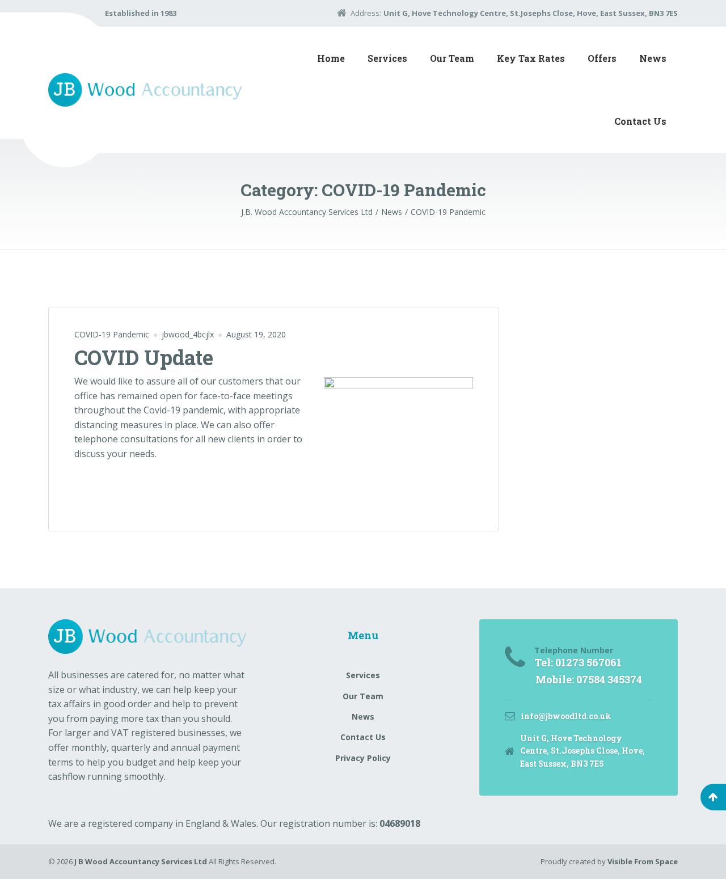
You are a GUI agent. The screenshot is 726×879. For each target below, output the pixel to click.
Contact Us (640, 121)
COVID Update (143, 357)
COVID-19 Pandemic (111, 334)
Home (331, 58)
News (652, 58)
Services (387, 58)
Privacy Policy (363, 758)
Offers (602, 58)
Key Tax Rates (531, 58)
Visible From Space (642, 861)
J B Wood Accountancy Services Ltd (140, 861)
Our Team (452, 58)
